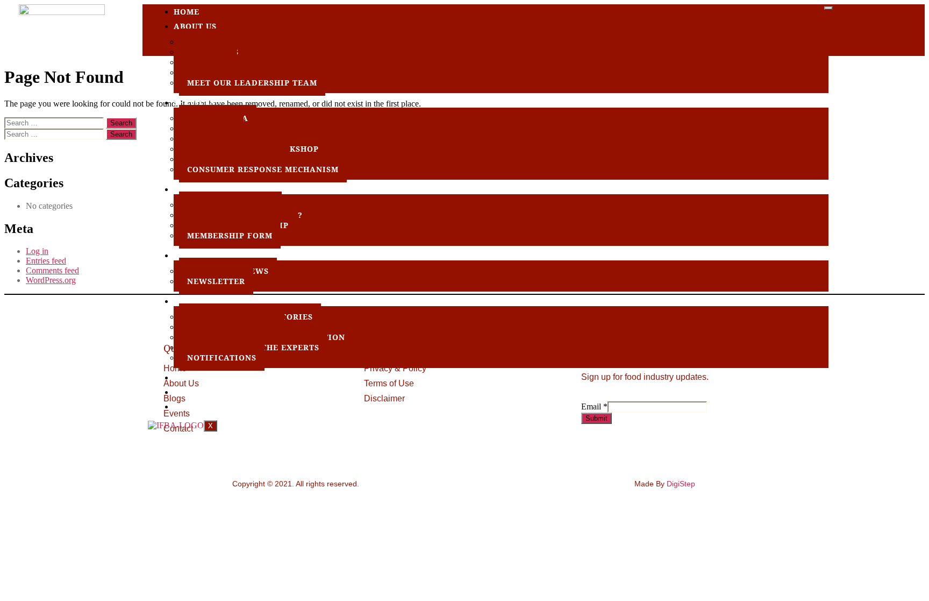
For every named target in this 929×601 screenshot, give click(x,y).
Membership (202, 189)
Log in (37, 251)
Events (190, 377)
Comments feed (52, 270)
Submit (596, 418)
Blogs (188, 392)
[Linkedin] (884, 22)
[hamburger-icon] (828, 8)
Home (186, 11)
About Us (195, 26)
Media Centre (207, 255)
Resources (199, 301)
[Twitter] (864, 22)
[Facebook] (844, 22)
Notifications (221, 357)
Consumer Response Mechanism (263, 169)
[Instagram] (905, 22)
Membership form (230, 235)
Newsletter (216, 281)
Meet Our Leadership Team (252, 82)
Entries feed (46, 260)
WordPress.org (51, 280)
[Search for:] (55, 122)
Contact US (200, 406)
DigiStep (681, 483)
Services (194, 102)
